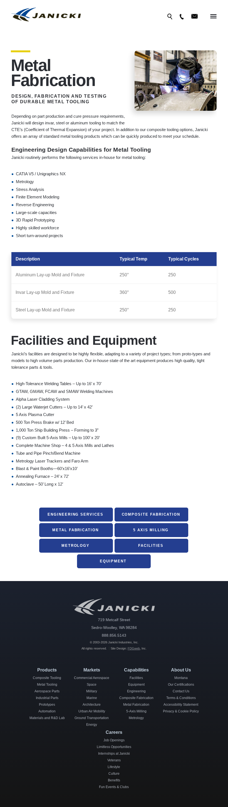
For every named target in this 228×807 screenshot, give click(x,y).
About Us (181, 670)
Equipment (136, 685)
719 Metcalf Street (114, 619)
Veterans (114, 760)
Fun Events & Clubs (114, 787)
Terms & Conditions (181, 698)
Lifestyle (114, 767)
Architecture (92, 705)
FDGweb (134, 648)
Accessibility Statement (180, 705)
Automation (47, 711)
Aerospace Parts (47, 691)
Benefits (114, 780)
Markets (91, 670)
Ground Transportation (92, 718)
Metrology (136, 718)
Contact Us (181, 691)
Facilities (136, 678)
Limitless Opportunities (114, 747)
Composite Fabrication (136, 698)
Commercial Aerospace (91, 678)
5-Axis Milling (136, 711)
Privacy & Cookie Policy (181, 711)
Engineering (136, 691)
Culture (114, 774)
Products (47, 670)
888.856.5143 (114, 635)
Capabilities (136, 670)
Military (91, 691)
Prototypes (47, 705)
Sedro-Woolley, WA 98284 (114, 627)
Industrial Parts (47, 698)
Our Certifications (181, 685)
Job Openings (114, 740)
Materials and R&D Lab (47, 718)
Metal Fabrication (136, 705)
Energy (91, 725)
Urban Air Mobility (91, 711)
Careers (114, 732)
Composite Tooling (47, 678)
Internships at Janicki (114, 754)
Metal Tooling (47, 685)
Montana (181, 678)
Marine (91, 698)
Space (91, 685)
